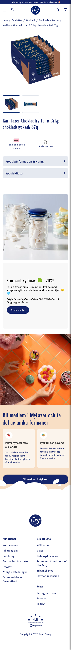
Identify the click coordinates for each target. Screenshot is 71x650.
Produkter (17, 20)
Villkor (40, 550)
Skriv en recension (48, 575)
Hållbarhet (43, 545)
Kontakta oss (10, 545)
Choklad (30, 20)
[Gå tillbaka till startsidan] (35, 10)
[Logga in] (12, 10)
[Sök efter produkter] (57, 10)
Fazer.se (41, 598)
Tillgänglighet (45, 570)
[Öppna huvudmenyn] (4, 10)
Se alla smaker (18, 310)
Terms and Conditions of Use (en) (52, 563)
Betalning (8, 555)
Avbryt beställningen (15, 571)
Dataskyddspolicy (47, 555)
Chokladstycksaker (49, 20)
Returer (7, 566)
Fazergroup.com (46, 593)
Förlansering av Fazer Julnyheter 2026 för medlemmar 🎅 (35, 2)
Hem (5, 20)
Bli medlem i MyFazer (36, 479)
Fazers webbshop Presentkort (13, 579)
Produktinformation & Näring (24, 161)
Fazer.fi (41, 603)
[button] (35, 620)
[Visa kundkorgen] (65, 10)
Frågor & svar (10, 550)
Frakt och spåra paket (16, 561)
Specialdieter (14, 173)
